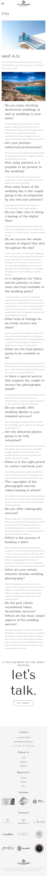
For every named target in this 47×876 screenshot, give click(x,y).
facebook (23, 766)
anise (16, 871)
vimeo (23, 758)
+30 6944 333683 (23, 737)
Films (23, 786)
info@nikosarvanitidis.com (23, 742)
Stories (23, 778)
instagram (23, 762)
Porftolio (23, 782)
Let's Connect (23, 703)
